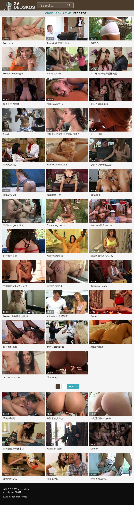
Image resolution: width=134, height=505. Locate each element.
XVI (33, 5)
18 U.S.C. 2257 (10, 489)
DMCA (18, 492)
